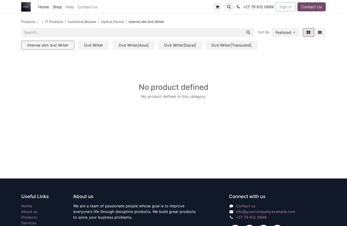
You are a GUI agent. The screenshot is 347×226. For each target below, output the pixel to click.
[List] (320, 32)
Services (28, 223)
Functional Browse (82, 22)
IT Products (54, 22)
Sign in (285, 6)
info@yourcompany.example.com (265, 211)
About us (29, 211)
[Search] (248, 32)
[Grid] (308, 32)
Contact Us (311, 6)
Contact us (245, 206)
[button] (229, 7)
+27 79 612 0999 (251, 217)
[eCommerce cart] (217, 7)
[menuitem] (43, 7)
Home (26, 206)
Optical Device (112, 22)
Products (28, 22)
